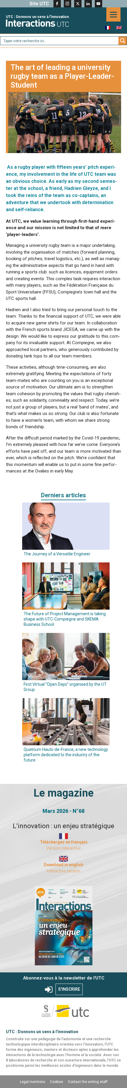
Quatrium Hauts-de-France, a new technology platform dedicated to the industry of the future (66, 754)
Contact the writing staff (88, 1082)
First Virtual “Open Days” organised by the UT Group (65, 687)
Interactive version (63, 871)
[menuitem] (107, 27)
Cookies (56, 1082)
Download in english (63, 864)
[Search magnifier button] (122, 41)
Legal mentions (32, 1082)
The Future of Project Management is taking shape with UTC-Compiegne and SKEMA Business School (65, 619)
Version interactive (63, 848)
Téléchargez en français (63, 842)
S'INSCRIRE (69, 989)
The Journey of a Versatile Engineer (57, 554)
